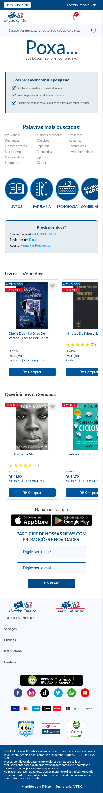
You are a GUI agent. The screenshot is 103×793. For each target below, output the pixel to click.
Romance (75, 140)
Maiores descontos (50, 135)
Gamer (41, 163)
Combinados (77, 146)
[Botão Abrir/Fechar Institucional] (95, 618)
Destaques (12, 140)
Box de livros (13, 152)
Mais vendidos (14, 157)
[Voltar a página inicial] (15, 16)
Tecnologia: (69, 786)
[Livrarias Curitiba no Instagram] (31, 692)
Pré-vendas (13, 135)
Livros (16, 206)
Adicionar (32, 372)
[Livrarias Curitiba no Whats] (71, 692)
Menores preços (16, 146)
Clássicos (43, 140)
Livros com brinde (81, 152)
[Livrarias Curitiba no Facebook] (18, 692)
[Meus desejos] (52, 286)
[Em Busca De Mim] (32, 426)
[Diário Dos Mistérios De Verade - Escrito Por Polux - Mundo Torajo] (32, 306)
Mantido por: (36, 786)
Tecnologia (67, 206)
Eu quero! (51, 583)
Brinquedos (44, 152)
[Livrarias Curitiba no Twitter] (58, 692)
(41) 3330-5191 (45, 234)
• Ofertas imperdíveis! (81, 5)
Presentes (76, 135)
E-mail (33, 240)
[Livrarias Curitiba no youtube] (85, 692)
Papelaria (43, 146)
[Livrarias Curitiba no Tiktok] (44, 692)
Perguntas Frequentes (35, 245)
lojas (40, 157)
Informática (13, 163)
